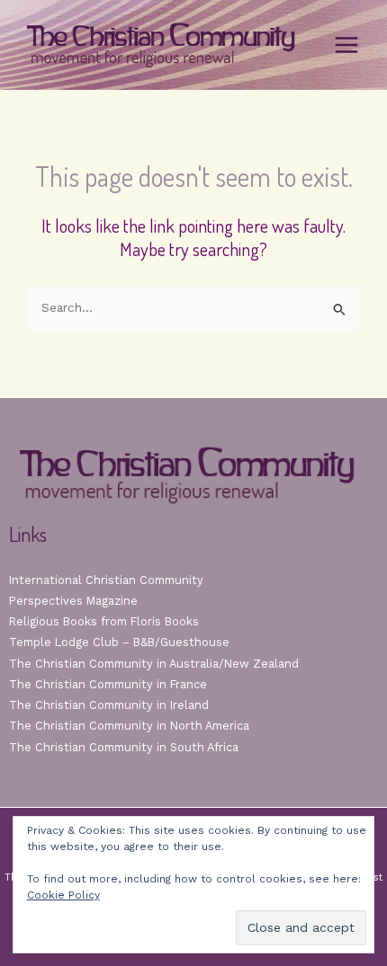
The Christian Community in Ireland (109, 705)
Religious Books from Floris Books (104, 621)
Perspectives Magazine (73, 600)
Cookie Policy (63, 895)
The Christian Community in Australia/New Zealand (154, 663)
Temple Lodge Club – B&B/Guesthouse (119, 642)
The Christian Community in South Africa (123, 747)
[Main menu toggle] (347, 45)
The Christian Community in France (108, 684)
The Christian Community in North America (129, 725)
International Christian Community (106, 580)
